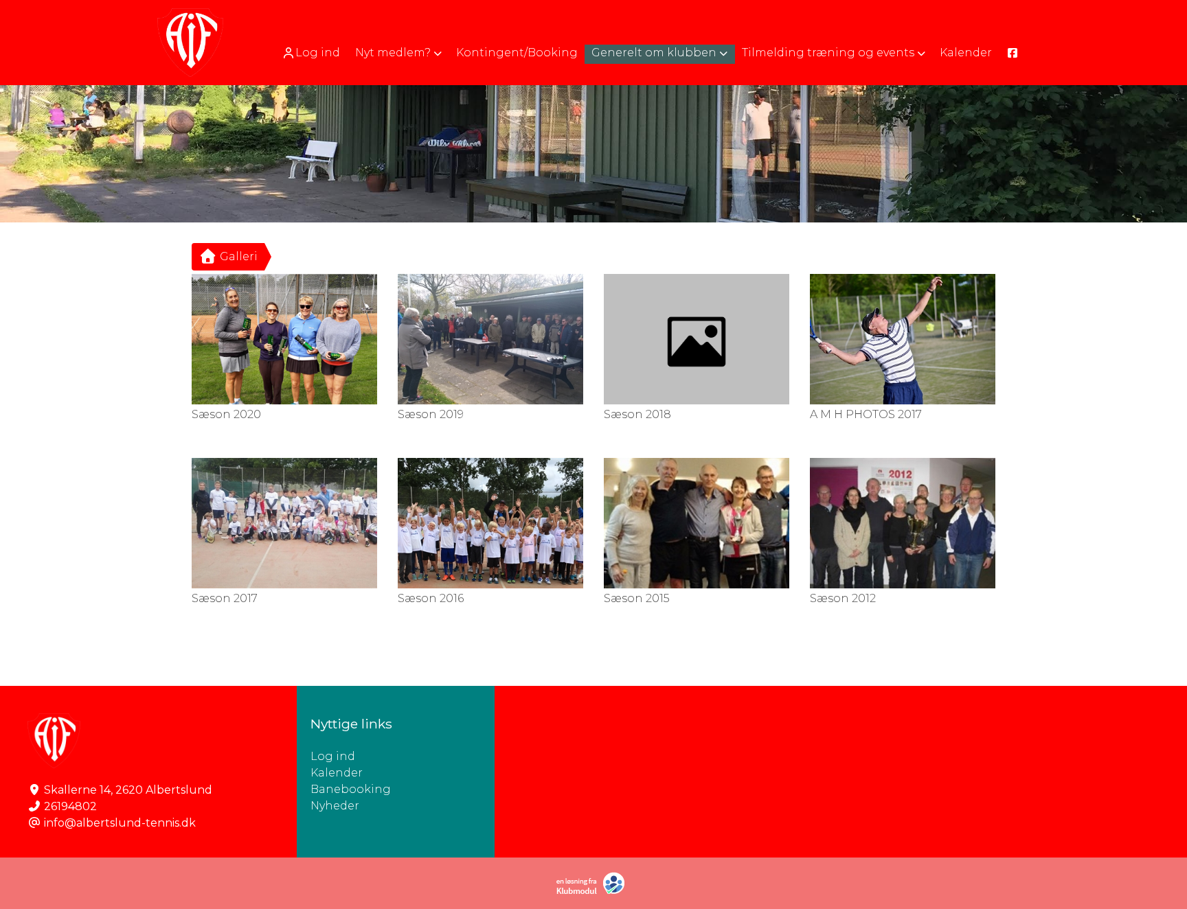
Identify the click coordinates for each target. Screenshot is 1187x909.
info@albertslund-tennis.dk (120, 822)
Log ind (317, 52)
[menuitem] (312, 52)
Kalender (336, 772)
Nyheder (334, 805)
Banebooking (350, 789)
